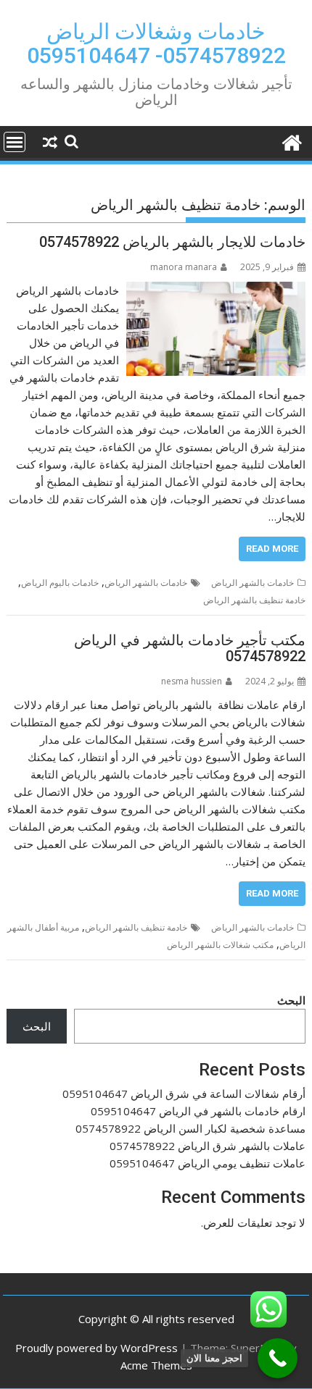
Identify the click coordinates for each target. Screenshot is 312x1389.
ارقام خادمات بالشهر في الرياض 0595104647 (198, 1111)
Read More (272, 548)
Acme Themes (156, 1365)
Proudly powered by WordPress (96, 1347)
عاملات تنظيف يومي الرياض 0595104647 (207, 1163)
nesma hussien (191, 681)
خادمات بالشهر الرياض (252, 582)
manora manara (183, 267)
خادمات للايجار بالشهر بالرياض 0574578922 (172, 242)
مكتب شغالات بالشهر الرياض (220, 945)
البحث (291, 1000)
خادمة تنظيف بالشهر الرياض (254, 600)
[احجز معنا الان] (277, 1358)
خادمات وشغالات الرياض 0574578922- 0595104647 (156, 43)
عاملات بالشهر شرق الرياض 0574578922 (207, 1145)
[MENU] (14, 142)
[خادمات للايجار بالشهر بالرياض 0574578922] (215, 290)
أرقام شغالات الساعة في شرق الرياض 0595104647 (183, 1093)
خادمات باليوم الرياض (60, 582)
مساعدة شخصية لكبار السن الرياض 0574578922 (190, 1128)
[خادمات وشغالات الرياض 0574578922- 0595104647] (291, 140)
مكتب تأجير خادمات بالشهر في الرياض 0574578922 (189, 648)
